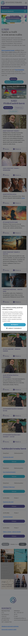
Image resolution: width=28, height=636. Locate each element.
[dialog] (14, 318)
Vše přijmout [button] (14, 324)
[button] (14, 328)
